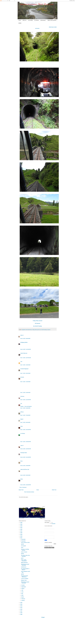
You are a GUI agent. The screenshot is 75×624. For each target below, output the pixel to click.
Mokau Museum (24, 562)
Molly (21, 479)
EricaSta (22, 377)
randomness (23, 566)
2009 (21, 614)
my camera (36, 20)
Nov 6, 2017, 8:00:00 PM (25, 338)
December (23, 539)
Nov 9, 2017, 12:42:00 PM (25, 484)
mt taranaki (23, 545)
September (23, 586)
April (22, 595)
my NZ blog (30, 20)
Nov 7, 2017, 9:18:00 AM (25, 392)
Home (20, 20)
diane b (21, 335)
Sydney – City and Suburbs (26, 406)
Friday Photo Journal (37, 320)
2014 (21, 605)
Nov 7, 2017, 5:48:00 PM (25, 408)
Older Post (54, 489)
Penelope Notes (23, 452)
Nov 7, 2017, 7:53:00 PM (25, 415)
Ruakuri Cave (24, 580)
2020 (21, 532)
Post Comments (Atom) (29, 491)
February (23, 598)
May (22, 593)
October (23, 585)
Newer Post (21, 489)
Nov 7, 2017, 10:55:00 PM (25, 441)
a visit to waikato (24, 578)
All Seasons (37, 323)
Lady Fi (21, 445)
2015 (21, 604)
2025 (21, 524)
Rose (21, 461)
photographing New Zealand (35, 4)
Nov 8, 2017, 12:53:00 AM (25, 448)
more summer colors (25, 542)
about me (24, 20)
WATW (22, 544)
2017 (21, 537)
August (23, 588)
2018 (21, 536)
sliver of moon (24, 551)
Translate (53, 523)
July (22, 590)
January (23, 600)
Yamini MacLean (23, 353)
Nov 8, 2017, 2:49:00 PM (25, 465)
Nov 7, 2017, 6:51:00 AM (25, 373)
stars (22, 547)
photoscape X (43, 20)
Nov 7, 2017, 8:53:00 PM (25, 422)
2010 (21, 612)
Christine (22, 396)
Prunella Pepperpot (24, 368)
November (23, 540)
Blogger (43, 617)
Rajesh (21, 419)
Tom (21, 361)
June (22, 591)
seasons (48, 329)
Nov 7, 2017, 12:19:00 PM (25, 399)
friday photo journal (36, 329)
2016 (21, 602)
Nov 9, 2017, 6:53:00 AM (25, 475)
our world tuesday (43, 329)
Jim (21, 403)
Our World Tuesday (37, 326)
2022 (21, 529)
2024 (21, 525)
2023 (21, 527)
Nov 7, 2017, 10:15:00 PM (25, 429)
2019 (21, 534)
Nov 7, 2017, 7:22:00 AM (25, 381)
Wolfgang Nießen (24, 342)
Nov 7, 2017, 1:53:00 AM (25, 364)
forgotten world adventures (27, 329)
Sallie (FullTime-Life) (24, 469)
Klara (21, 426)
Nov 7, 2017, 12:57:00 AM (25, 357)
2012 (21, 609)
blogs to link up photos (52, 20)
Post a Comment (23, 487)
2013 (21, 607)
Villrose (22, 411)
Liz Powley (22, 433)
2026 (21, 522)
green (22, 558)
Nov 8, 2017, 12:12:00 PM (25, 457)
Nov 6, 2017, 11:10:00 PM (25, 349)
